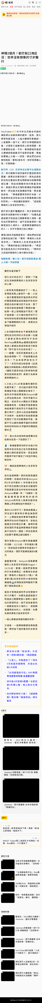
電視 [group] (38, 6)
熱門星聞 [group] (18, 6)
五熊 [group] (11, 6)
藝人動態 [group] (27, 6)
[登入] (36, 2)
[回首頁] (9, 2)
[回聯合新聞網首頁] (3, 2)
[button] (33, 2)
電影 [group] (34, 6)
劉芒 (14, 131)
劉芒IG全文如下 (12, 270)
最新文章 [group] (4, 6)
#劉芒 (3, 710)
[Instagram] (29, 2)
